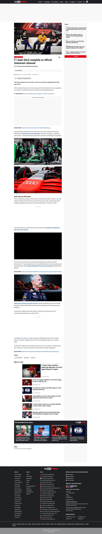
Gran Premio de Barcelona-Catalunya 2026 (51, 488)
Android (52, 524)
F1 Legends (72, 2)
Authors (14, 524)
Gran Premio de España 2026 (48, 501)
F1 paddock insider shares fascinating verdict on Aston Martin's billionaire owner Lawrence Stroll (76, 29)
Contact (29, 524)
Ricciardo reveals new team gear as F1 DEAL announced (38, 93)
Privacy (14, 525)
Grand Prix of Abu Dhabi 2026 (48, 519)
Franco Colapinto (18, 482)
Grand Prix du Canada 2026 (48, 484)
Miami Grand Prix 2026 (47, 482)
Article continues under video (38, 97)
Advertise (34, 524)
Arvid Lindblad (18, 507)
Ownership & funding (79, 524)
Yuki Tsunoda (17, 509)
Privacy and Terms (21, 524)
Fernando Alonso (18, 503)
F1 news (75, 56)
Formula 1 (33, 357)
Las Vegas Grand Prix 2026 (48, 515)
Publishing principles (61, 524)
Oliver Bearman (18, 499)
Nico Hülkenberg (18, 513)
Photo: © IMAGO (18, 53)
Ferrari (27, 482)
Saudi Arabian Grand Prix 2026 (48, 480)
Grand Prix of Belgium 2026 (48, 493)
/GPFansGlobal (70, 480)
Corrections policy (70, 524)
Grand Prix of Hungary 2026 (48, 495)
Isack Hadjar (17, 486)
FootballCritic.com (82, 516)
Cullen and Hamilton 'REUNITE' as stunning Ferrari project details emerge (42, 271)
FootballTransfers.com (71, 516)
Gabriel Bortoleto (18, 511)
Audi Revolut (29, 478)
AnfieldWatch (80, 518)
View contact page (69, 510)
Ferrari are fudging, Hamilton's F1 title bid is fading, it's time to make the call (76, 52)
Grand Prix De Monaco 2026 (48, 486)
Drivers (61, 2)
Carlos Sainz (17, 493)
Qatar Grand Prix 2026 (47, 517)
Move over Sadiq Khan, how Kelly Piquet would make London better (75, 42)
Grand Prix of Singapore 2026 (48, 507)
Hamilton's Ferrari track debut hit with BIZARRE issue (36, 128)
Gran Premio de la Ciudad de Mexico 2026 (51, 511)
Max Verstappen (18, 490)
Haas (57, 199)
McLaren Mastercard (30, 486)
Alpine (27, 474)
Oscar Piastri (17, 480)
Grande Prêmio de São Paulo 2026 (49, 513)
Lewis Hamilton (18, 357)
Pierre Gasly (17, 484)
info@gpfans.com (70, 499)
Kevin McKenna (18, 70)
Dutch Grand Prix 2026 (47, 497)
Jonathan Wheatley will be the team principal (39, 266)
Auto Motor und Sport (27, 338)
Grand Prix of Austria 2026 (47, 490)
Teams (66, 2)
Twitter (43, 524)
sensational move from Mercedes (30, 133)
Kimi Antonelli (17, 495)
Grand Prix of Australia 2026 (48, 474)
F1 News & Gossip (18, 57)
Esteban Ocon (18, 501)
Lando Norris (17, 478)
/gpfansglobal (70, 474)
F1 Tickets (79, 2)
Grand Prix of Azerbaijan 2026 (48, 503)
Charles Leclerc (18, 476)
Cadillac (28, 480)
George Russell (18, 497)
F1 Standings (47, 2)
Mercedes (26, 357)
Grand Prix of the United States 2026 (50, 509)
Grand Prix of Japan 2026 (47, 478)
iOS (55, 524)
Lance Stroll (17, 505)
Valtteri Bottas (18, 515)
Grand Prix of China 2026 (47, 476)
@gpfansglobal (70, 476)
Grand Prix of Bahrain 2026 (48, 505)
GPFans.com (69, 518)
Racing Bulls (29, 490)
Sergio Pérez (17, 517)
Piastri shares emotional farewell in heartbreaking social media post (40, 351)
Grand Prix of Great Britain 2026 (49, 491)
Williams (16, 201)
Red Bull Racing (29, 491)
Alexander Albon (18, 491)
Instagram (47, 524)
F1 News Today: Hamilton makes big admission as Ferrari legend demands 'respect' (74, 36)
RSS (26, 524)
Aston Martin (29, 476)
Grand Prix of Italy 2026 (47, 499)
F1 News (40, 2)
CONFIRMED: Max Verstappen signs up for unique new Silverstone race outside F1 (75, 47)
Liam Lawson (17, 488)
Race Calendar (54, 2)
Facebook (39, 524)
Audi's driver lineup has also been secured (26, 303)
